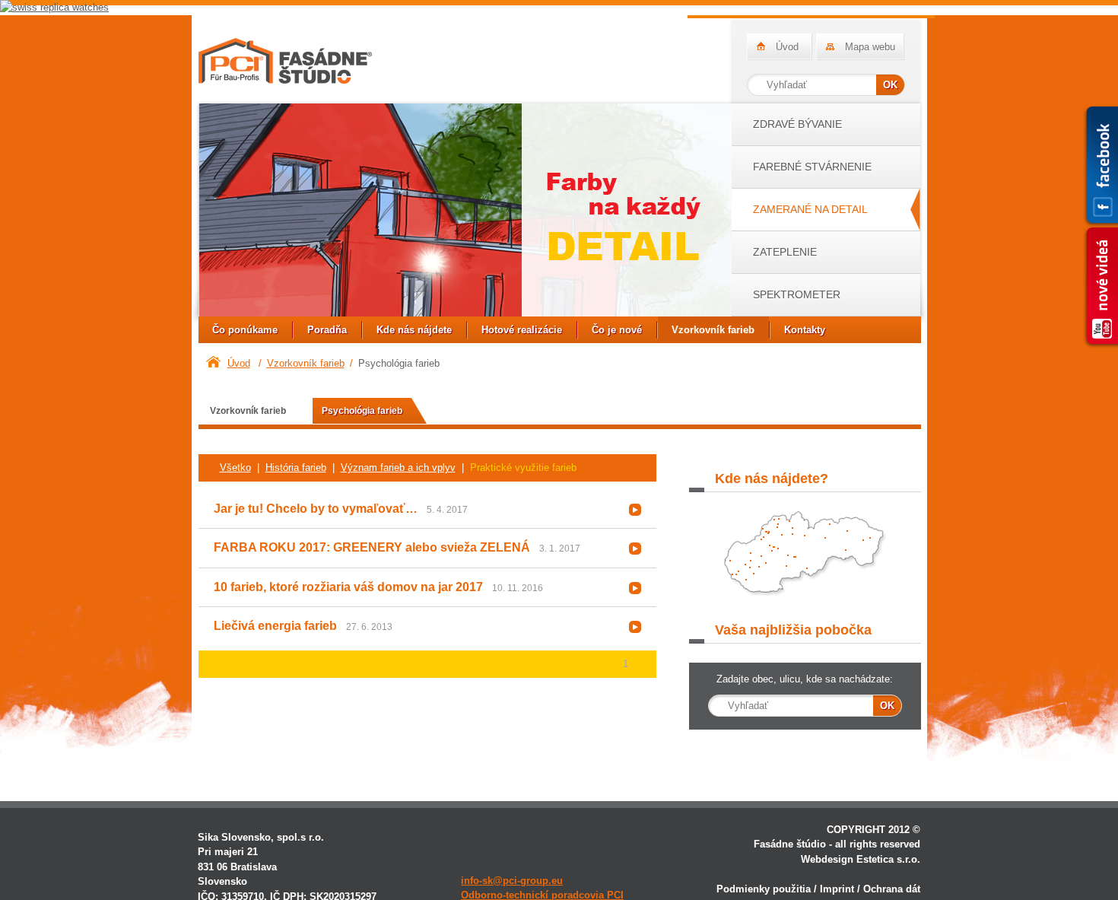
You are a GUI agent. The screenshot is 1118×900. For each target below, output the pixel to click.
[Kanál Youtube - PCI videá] (1100, 287)
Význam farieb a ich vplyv (398, 467)
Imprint (837, 889)
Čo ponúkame (245, 330)
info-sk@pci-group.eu (512, 880)
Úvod (787, 46)
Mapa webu (870, 46)
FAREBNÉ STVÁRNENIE (812, 167)
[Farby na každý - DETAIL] (465, 212)
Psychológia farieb (362, 410)
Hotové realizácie (521, 330)
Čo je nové (617, 330)
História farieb (295, 467)
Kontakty (804, 330)
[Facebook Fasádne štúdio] (1100, 166)
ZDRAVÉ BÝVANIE (797, 124)
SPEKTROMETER (796, 294)
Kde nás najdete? (805, 558)
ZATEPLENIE (785, 252)
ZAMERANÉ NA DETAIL (810, 209)
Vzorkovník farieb (713, 330)
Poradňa (327, 330)
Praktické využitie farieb (523, 467)
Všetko (235, 467)
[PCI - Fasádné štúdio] (286, 61)
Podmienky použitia (763, 889)
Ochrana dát (891, 889)
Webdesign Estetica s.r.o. (860, 859)
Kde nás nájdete (414, 330)
